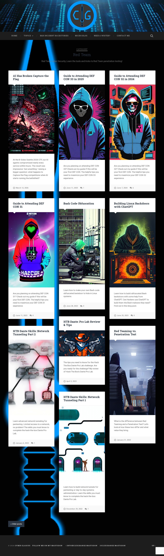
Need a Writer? (102, 36)
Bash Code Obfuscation (79, 203)
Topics (27, 36)
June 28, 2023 (72, 306)
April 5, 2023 (71, 381)
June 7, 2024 (122, 188)
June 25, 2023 (122, 316)
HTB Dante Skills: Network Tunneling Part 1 (82, 398)
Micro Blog (81, 36)
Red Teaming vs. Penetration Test (125, 332)
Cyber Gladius (22, 545)
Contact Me (123, 36)
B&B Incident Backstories (54, 36)
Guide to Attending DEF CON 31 (28, 205)
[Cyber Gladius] (82, 16)
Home (14, 36)
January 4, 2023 (22, 443)
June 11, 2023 (21, 316)
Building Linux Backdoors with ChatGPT (131, 205)
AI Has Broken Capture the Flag (31, 77)
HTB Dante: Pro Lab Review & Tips (82, 323)
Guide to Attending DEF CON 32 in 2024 (129, 77)
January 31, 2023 (124, 440)
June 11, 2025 (72, 188)
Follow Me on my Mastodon (47, 545)
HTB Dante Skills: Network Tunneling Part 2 (31, 332)
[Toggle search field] (152, 36)
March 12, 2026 (22, 188)
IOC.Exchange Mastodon (113, 545)
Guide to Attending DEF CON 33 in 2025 (79, 77)
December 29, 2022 (74, 509)
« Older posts (16, 524)
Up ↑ (154, 545)
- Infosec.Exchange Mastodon (81, 545)
